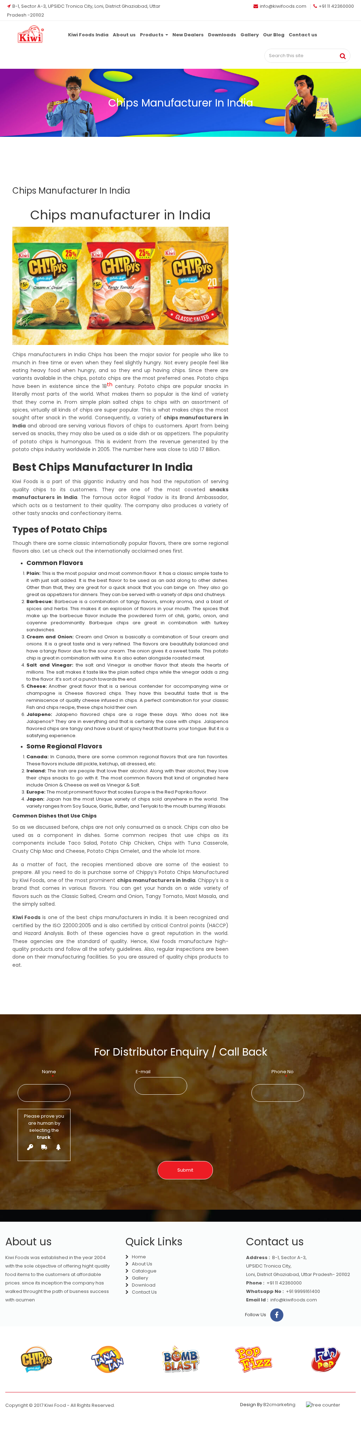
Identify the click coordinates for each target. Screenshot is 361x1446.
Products (152, 34)
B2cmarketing (279, 1404)
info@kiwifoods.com (283, 6)
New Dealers (188, 34)
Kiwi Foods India (88, 34)
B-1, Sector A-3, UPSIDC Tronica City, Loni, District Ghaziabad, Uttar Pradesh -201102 (83, 7)
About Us (141, 1263)
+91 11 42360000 (336, 6)
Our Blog (273, 34)
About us (124, 34)
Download (143, 1285)
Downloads (222, 34)
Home (138, 1256)
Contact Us (144, 1292)
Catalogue (144, 1271)
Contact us (303, 34)
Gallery (249, 34)
